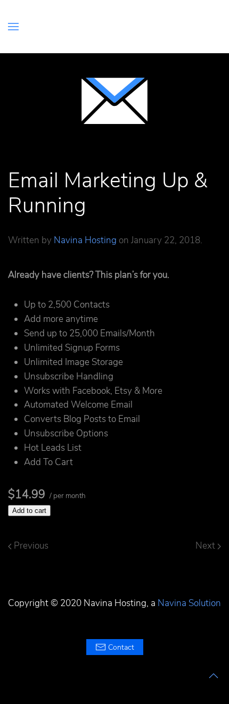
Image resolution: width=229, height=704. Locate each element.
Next (206, 546)
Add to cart (29, 511)
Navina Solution (189, 603)
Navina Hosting (85, 240)
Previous (30, 546)
